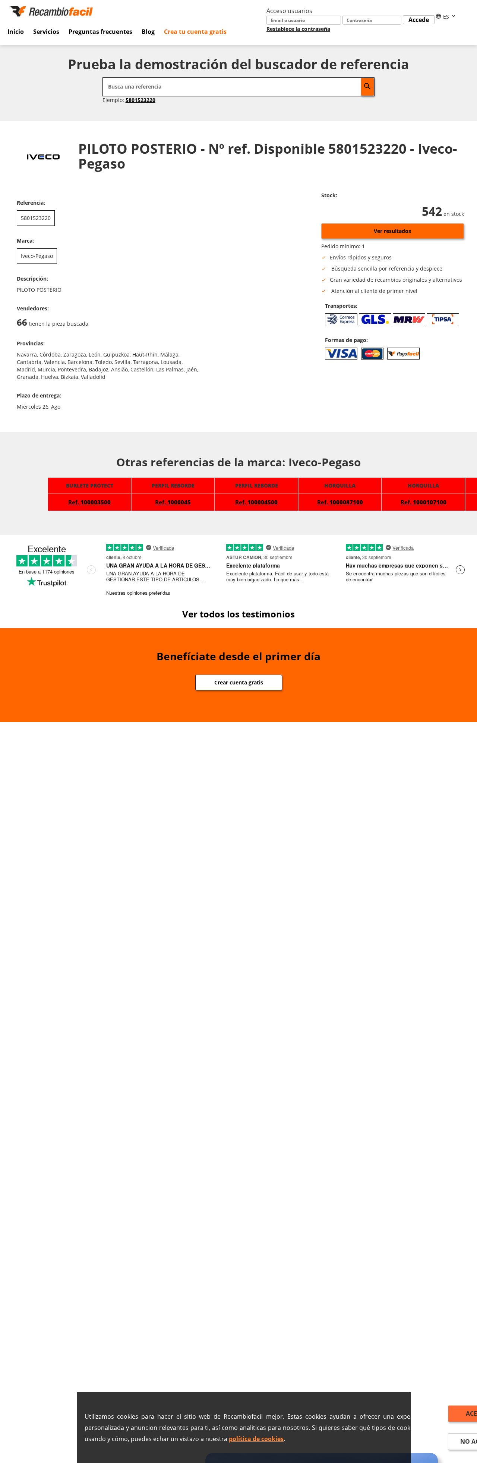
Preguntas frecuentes (100, 32)
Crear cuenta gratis (238, 682)
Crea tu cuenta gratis (195, 32)
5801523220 (140, 99)
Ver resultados (392, 230)
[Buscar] (367, 87)
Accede (418, 20)
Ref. (89, 502)
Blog (148, 32)
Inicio (15, 32)
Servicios (46, 32)
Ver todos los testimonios (238, 614)
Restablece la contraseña (298, 28)
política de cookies (256, 1439)
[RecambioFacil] (52, 10)
